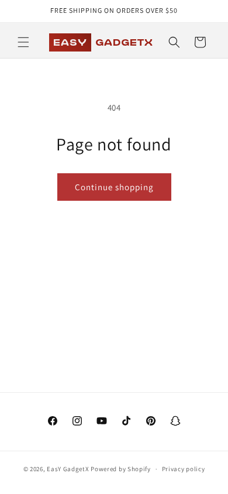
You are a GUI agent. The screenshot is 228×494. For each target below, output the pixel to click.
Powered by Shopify (121, 469)
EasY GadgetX (68, 469)
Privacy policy (183, 469)
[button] (23, 42)
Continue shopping (114, 187)
